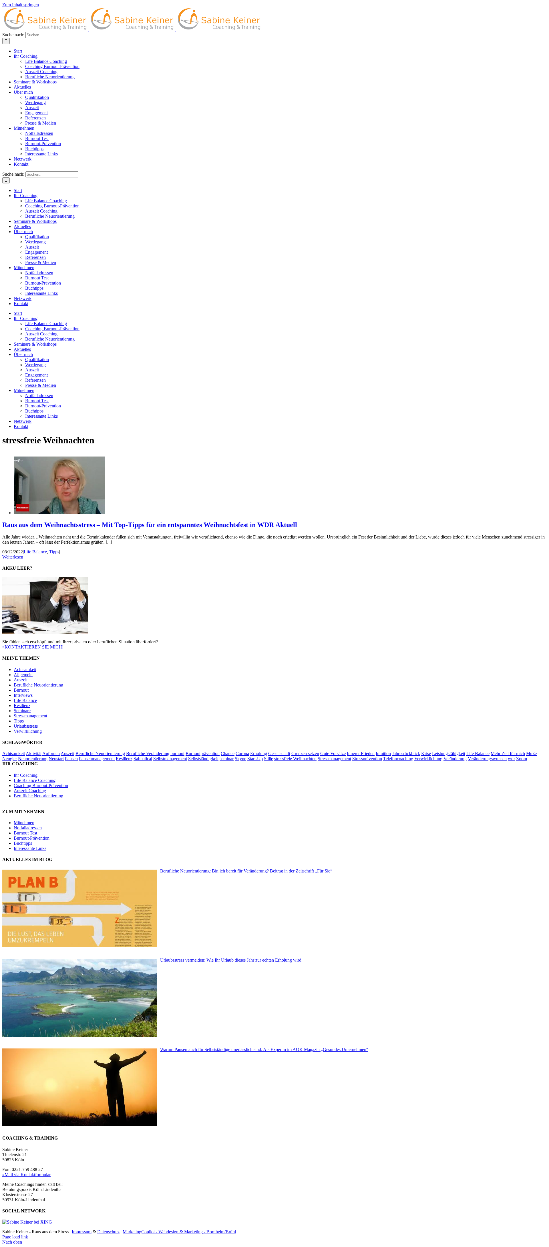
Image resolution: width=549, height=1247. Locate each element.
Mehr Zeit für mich (508, 753)
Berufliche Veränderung (147, 753)
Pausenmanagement (97, 758)
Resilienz (22, 705)
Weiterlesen (12, 557)
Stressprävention (367, 758)
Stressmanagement (30, 715)
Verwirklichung (28, 731)
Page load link (15, 1236)
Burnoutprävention (203, 753)
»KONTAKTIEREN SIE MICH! (32, 646)
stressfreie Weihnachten (295, 758)
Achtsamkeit (25, 669)
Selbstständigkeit (203, 758)
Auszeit (20, 679)
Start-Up (255, 758)
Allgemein (23, 674)
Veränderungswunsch (487, 758)
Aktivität (33, 753)
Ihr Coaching (25, 775)
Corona (242, 753)
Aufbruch (51, 753)
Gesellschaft (279, 753)
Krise (426, 753)
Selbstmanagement (170, 758)
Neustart (56, 758)
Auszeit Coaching (30, 790)
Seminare (22, 710)
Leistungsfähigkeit (448, 753)
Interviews (23, 695)
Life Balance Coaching (34, 780)
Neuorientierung (32, 758)
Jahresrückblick (406, 753)
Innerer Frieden (361, 753)
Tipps (54, 551)
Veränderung (455, 758)
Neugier (9, 758)
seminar (227, 758)
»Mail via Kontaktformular (26, 1174)
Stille (268, 758)
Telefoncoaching (398, 758)
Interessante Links (30, 848)
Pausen (71, 758)
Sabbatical (143, 758)
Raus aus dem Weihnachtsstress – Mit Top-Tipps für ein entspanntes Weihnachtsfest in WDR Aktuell (149, 525)
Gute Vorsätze (333, 753)
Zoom (521, 758)
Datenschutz (108, 1231)
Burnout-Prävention (31, 838)
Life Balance (35, 551)
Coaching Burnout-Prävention (41, 785)
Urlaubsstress (26, 726)
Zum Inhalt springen (20, 4)
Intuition (383, 753)
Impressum (82, 1231)
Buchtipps (23, 843)
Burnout (21, 690)
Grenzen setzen (305, 753)
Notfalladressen (28, 827)
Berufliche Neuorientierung (38, 684)
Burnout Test (25, 832)
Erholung (258, 753)
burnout (177, 753)
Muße (531, 753)
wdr (511, 758)
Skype (240, 758)
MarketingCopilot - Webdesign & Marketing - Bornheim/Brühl (179, 1231)
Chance (227, 753)
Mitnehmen (24, 822)
